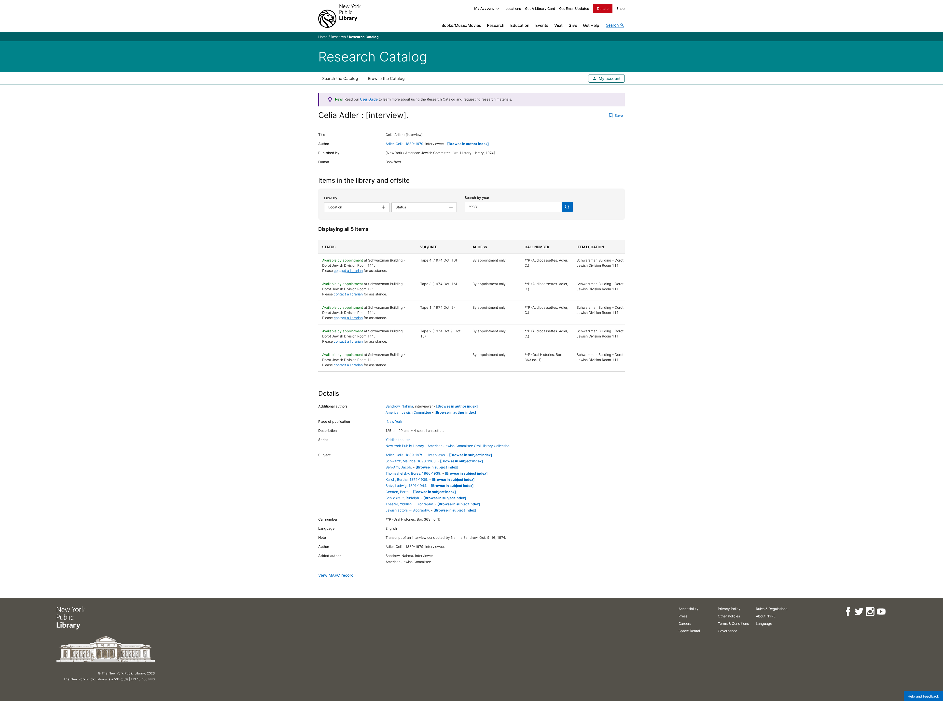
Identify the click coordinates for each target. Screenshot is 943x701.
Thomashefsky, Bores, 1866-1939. (413, 473)
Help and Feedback (923, 696)
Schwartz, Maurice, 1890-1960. (411, 461)
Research (495, 25)
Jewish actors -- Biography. (408, 510)
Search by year (477, 197)
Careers (685, 623)
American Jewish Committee (408, 412)
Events (541, 25)
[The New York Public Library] (339, 16)
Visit (558, 25)
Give (573, 25)
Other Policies (729, 616)
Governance (727, 631)
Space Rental (689, 631)
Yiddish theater (398, 440)
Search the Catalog (340, 78)
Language (764, 623)
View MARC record (336, 575)
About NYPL (766, 616)
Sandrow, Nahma (399, 406)
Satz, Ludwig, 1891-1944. (406, 485)
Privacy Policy (729, 609)
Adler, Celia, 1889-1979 (404, 144)
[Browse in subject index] (470, 455)
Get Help (591, 25)
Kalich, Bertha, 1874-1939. (407, 479)
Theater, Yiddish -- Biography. (410, 504)
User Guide (369, 99)
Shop (620, 8)
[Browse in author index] (468, 144)
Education (519, 25)
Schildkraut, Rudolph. (403, 498)
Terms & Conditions (733, 623)
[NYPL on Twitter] (859, 611)
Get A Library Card (540, 8)
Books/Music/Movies (461, 25)
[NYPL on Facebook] (848, 611)
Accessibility (688, 609)
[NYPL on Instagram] (870, 611)
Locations (513, 8)
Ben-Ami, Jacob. (399, 467)
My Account (484, 8)
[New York (394, 421)
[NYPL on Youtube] (881, 611)
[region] (471, 306)
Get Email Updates (574, 8)
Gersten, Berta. (398, 492)
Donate (603, 8)
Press (683, 616)
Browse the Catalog (386, 78)
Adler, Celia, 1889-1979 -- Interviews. (416, 455)
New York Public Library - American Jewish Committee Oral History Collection (448, 446)
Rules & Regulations (771, 609)
